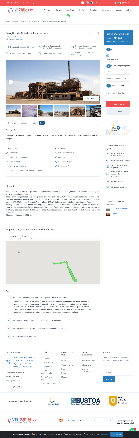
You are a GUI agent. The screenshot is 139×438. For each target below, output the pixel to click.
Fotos (63, 373)
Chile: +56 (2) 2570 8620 (24, 358)
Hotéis (81, 10)
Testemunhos (46, 358)
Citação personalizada (46, 372)
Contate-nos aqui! (29, 3)
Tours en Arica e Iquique (28, 21)
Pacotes (47, 10)
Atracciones (13, 236)
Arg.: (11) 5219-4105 (22, 363)
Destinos (105, 10)
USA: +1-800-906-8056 (23, 360)
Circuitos (59, 10)
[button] (100, 3)
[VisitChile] (20, 10)
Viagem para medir (122, 10)
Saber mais (104, 434)
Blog (63, 369)
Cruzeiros (93, 10)
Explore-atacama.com (87, 370)
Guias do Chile (67, 365)
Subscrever (109, 379)
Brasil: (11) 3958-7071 (22, 366)
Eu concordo (117, 434)
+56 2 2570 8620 (12, 3)
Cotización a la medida (46, 378)
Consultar (118, 111)
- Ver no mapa (19, 39)
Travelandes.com (88, 361)
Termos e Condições (49, 384)
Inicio (8, 21)
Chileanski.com (88, 365)
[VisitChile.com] (23, 420)
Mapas (64, 377)
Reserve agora (118, 104)
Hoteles (26, 236)
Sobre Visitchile (47, 362)
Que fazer (70, 10)
